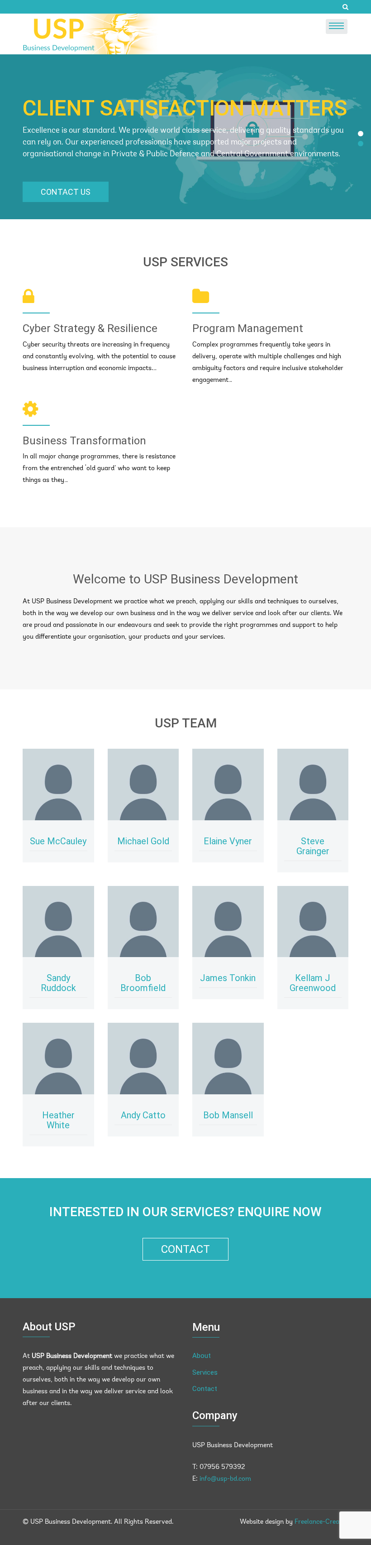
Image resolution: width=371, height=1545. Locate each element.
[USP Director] (58, 784)
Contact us (65, 192)
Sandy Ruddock (58, 982)
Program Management (247, 328)
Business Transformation (84, 440)
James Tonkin (228, 977)
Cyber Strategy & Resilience (90, 328)
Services (205, 1372)
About (201, 1356)
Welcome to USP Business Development (185, 579)
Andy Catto (143, 1115)
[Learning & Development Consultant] (58, 922)
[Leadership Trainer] (228, 1058)
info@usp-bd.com (225, 1479)
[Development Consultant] (143, 784)
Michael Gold (143, 841)
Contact (185, 1249)
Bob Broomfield (143, 982)
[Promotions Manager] (228, 922)
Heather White (58, 1120)
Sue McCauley (58, 841)
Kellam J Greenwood (313, 982)
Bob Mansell (228, 1115)
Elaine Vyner (228, 841)
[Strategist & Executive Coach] (58, 1058)
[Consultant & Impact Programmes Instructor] (313, 784)
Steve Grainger (312, 846)
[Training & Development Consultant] (228, 784)
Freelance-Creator (321, 1522)
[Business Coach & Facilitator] (143, 922)
